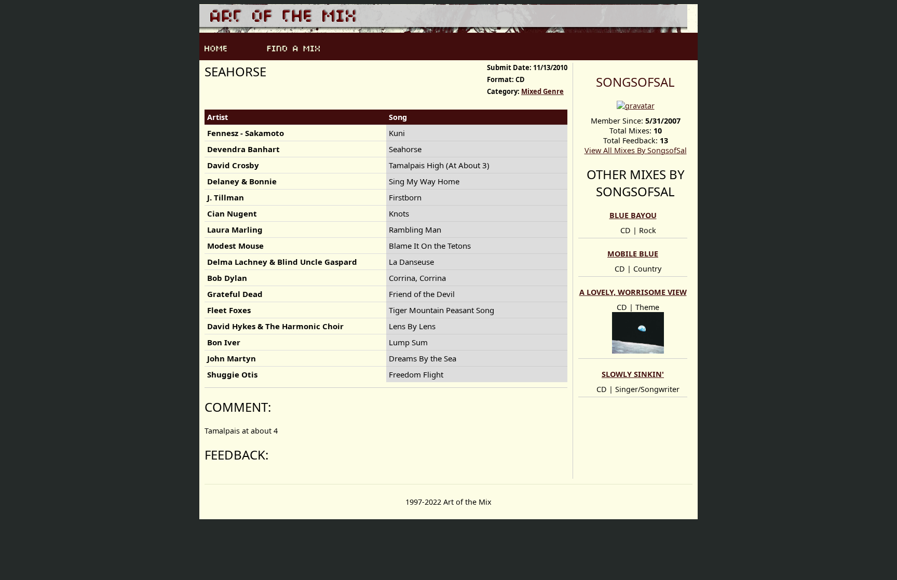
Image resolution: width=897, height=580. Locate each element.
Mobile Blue (632, 254)
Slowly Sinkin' (633, 374)
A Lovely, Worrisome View (633, 292)
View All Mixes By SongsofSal (636, 150)
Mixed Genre (542, 91)
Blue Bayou (633, 215)
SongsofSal (635, 81)
